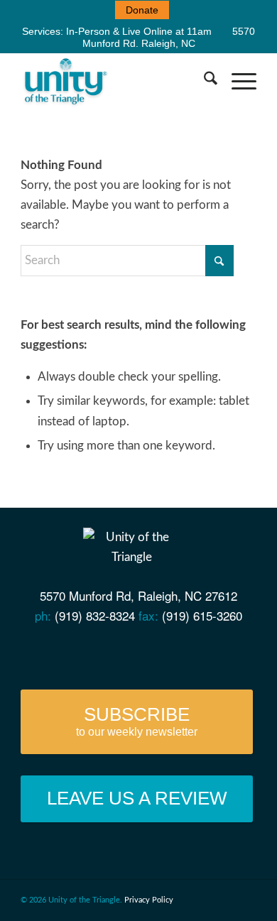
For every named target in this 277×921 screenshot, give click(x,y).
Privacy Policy (148, 900)
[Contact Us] (51, 652)
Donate (142, 10)
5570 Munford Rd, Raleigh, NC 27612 (138, 595)
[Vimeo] (133, 652)
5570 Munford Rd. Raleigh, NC (169, 37)
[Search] (203, 81)
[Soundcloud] (160, 652)
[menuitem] (142, 9)
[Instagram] (187, 652)
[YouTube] (106, 652)
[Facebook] (78, 652)
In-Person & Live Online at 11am (139, 31)
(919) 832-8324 (95, 615)
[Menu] (236, 81)
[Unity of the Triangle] (115, 81)
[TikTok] (215, 652)
